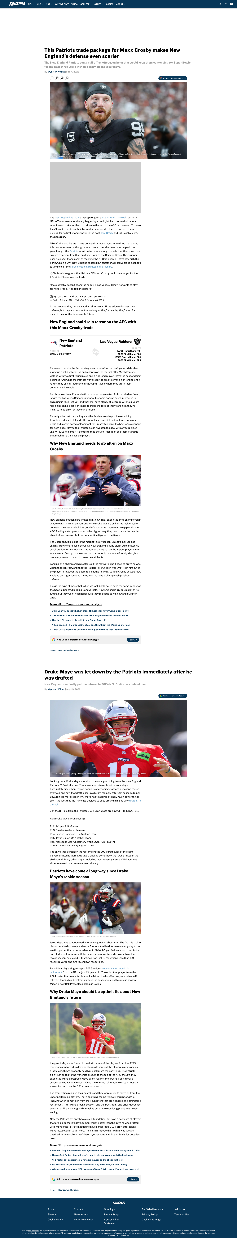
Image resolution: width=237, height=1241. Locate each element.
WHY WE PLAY (62, 4)
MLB (39, 4)
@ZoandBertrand (64, 296)
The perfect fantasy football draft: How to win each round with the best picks (92, 1155)
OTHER (97, 4)
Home (52, 650)
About (51, 1209)
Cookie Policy (55, 1219)
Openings (109, 1209)
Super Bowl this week (114, 217)
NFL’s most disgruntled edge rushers (91, 266)
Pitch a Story (111, 1214)
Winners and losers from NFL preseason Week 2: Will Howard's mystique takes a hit (95, 1169)
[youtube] (231, 4)
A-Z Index (179, 1209)
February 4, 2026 (95, 300)
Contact (78, 1209)
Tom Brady (107, 232)
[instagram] (226, 4)
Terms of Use (181, 1214)
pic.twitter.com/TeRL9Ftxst (90, 296)
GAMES (109, 4)
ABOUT (119, 4)
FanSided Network (152, 1209)
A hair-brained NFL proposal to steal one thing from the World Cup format (91, 625)
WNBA (74, 4)
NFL (30, 4)
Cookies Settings (151, 1219)
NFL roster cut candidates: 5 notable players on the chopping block (87, 1160)
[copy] (67, 78)
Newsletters (81, 1214)
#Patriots (55, 277)
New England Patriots (67, 217)
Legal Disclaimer (83, 1219)
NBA (48, 4)
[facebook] (215, 4)
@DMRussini (57, 273)
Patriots (73, 251)
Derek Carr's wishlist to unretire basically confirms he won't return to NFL (91, 629)
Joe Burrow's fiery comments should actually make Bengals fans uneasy (89, 1164)
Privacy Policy (150, 1214)
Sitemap (52, 1214)
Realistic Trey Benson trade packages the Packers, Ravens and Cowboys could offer (96, 1150)
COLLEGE (85, 4)
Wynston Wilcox (56, 71)
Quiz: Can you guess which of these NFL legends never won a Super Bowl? (90, 611)
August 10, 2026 (86, 845)
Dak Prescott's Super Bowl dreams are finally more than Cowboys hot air (90, 615)
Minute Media (33, 1231)
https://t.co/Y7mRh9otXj (101, 841)
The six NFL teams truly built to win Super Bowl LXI (79, 620)
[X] (220, 4)
